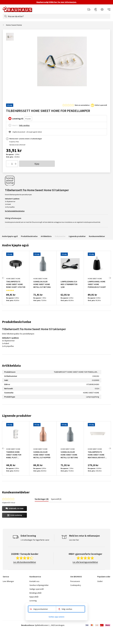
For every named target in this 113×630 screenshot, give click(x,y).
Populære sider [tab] (103, 576)
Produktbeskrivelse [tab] (16, 322)
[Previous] (3, 278)
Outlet (100, 581)
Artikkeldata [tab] (11, 365)
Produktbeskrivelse (29, 236)
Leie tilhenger (8, 581)
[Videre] (110, 278)
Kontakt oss (34, 581)
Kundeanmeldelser (97, 236)
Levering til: (18, 118)
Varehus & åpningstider (39, 585)
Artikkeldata (46, 236)
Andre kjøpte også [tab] (15, 245)
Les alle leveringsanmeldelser (85, 562)
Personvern (75, 581)
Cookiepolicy (75, 585)
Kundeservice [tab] (35, 576)
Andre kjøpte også (10, 236)
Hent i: (15, 125)
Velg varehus (24, 125)
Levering (33, 600)
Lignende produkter (77, 236)
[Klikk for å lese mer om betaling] (97, 625)
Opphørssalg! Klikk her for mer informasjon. (56, 2)
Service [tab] (6, 576)
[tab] (42, 499)
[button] (14, 508)
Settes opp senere (56, 617)
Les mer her (74, 540)
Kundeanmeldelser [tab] (16, 492)
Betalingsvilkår (35, 593)
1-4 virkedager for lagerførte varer (35, 540)
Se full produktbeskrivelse (15, 211)
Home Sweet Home (14, 25)
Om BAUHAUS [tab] (76, 576)
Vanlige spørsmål (36, 589)
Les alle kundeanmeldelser (24, 562)
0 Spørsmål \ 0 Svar (8, 503)
